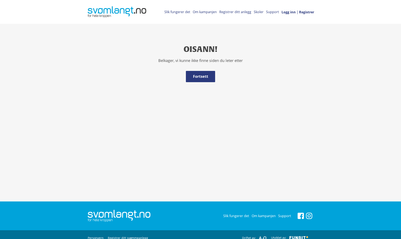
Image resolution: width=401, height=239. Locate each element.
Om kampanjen (205, 12)
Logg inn (289, 12)
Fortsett (200, 76)
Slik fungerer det (177, 12)
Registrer (306, 12)
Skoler (259, 12)
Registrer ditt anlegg (235, 12)
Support (272, 12)
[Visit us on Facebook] (301, 215)
